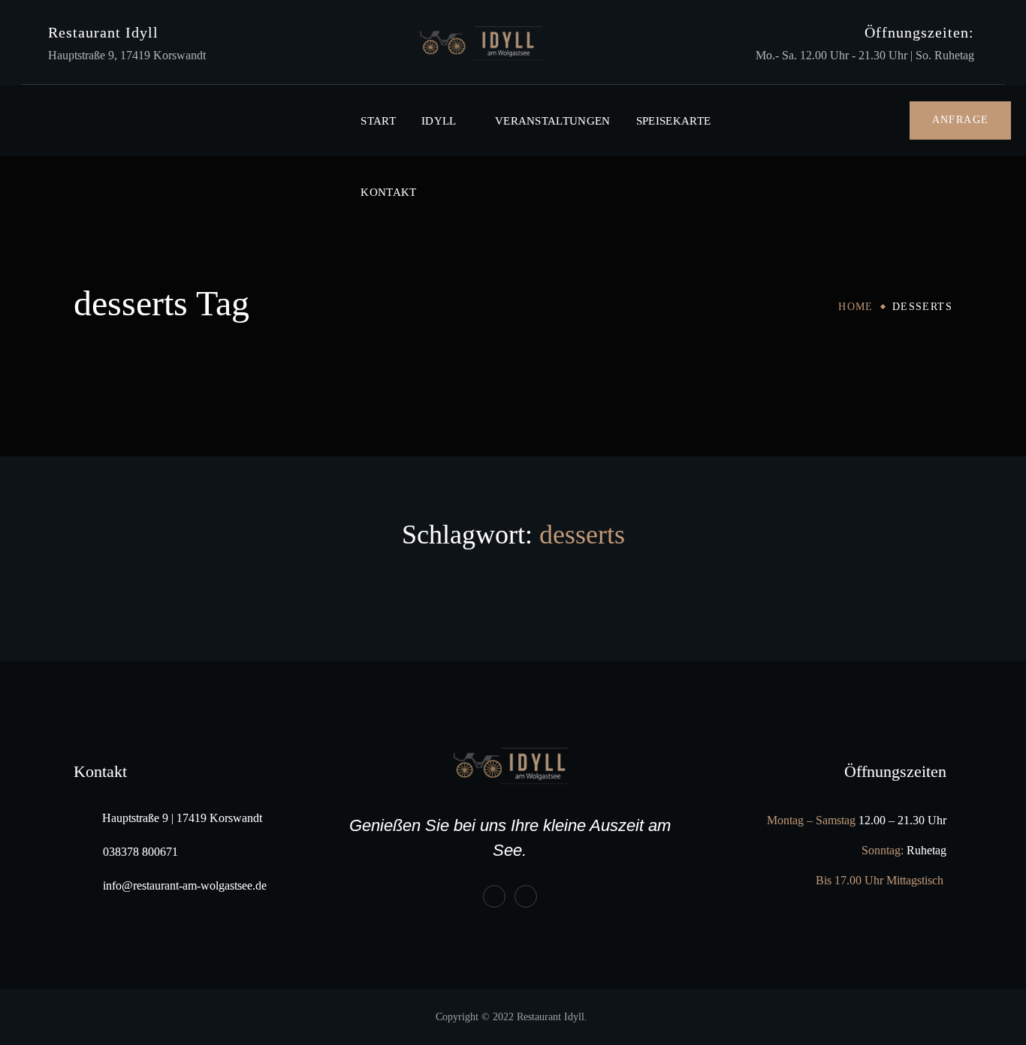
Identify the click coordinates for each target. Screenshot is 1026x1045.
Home (856, 306)
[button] (961, 120)
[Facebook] (494, 896)
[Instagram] (526, 896)
